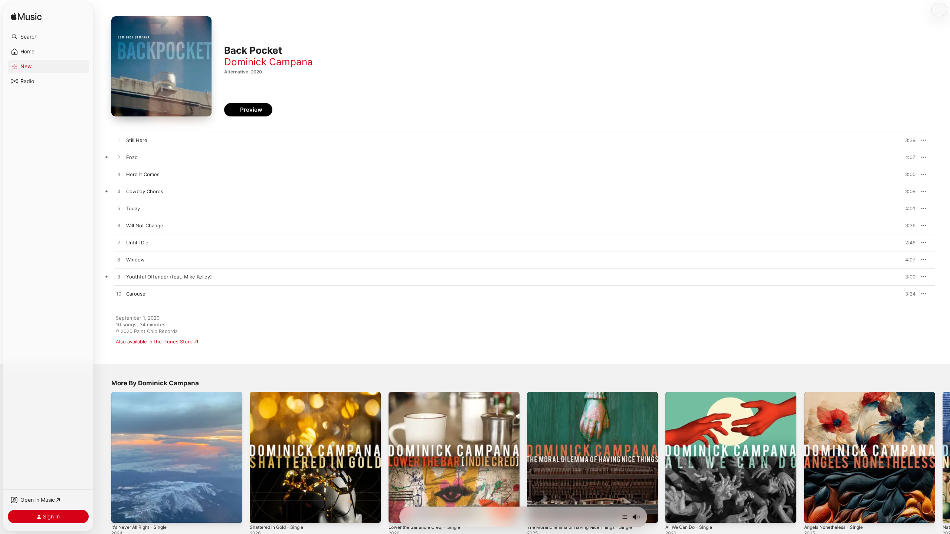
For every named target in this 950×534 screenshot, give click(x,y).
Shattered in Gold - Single (280, 395)
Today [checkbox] (133, 208)
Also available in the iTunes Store (154, 342)
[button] (48, 36)
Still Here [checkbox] (136, 140)
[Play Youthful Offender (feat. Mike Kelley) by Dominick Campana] (118, 277)
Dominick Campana (268, 61)
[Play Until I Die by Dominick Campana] (118, 243)
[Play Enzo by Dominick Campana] (118, 157)
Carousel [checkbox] (136, 294)
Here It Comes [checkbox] (143, 174)
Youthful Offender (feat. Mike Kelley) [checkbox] (169, 277)
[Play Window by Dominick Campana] (118, 260)
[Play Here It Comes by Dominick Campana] (118, 174)
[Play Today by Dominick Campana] (118, 208)
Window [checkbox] (135, 260)
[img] (26, 17)
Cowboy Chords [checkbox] (144, 191)
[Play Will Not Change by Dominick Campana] (118, 225)
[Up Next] (624, 517)
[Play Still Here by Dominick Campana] (118, 140)
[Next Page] (942, 457)
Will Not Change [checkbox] (144, 225)
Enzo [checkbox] (132, 157)
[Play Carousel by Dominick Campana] (118, 294)
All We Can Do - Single (691, 395)
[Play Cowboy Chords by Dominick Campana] (118, 191)
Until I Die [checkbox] (137, 242)
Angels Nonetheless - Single (837, 395)
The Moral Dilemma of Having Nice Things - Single (585, 395)
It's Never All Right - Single (142, 395)
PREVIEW (907, 140)
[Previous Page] (104, 457)
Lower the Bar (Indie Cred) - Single (429, 395)
